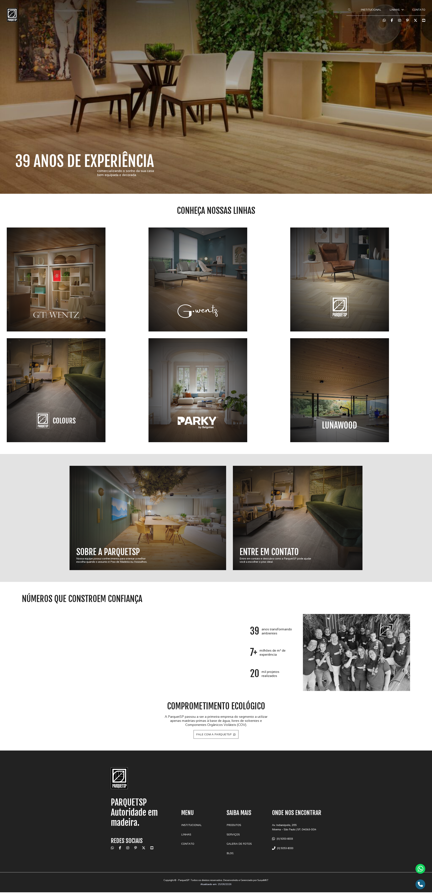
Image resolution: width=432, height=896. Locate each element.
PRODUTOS (234, 825)
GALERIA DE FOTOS (239, 843)
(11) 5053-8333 (285, 838)
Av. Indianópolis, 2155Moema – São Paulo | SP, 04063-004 (294, 827)
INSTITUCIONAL (371, 9)
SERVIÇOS (233, 834)
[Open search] (349, 10)
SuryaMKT (262, 880)
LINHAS (186, 834)
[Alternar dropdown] (402, 9)
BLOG (230, 853)
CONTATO (418, 9)
